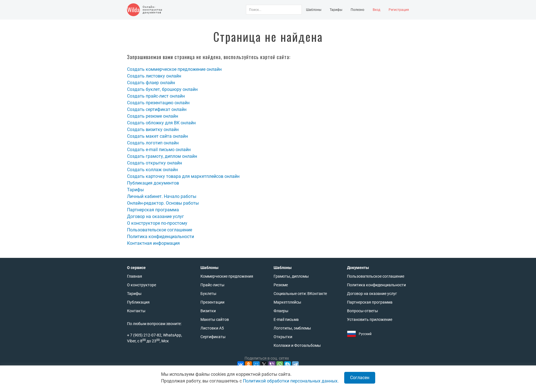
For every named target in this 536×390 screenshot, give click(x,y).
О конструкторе (141, 285)
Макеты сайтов (214, 319)
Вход (376, 10)
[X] (264, 364)
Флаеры (281, 311)
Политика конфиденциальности (160, 236)
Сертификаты (213, 337)
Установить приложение (369, 319)
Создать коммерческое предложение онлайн (174, 69)
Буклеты (208, 293)
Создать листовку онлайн (154, 76)
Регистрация (399, 10)
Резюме (281, 285)
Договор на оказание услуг (155, 216)
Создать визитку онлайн (153, 129)
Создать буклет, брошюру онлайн (162, 89)
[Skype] (287, 364)
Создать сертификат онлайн (156, 109)
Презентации (212, 302)
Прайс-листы (212, 285)
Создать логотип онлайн (153, 143)
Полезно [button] (357, 10)
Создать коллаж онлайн (152, 169)
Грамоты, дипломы (291, 276)
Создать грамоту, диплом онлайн (162, 156)
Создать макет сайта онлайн (157, 136)
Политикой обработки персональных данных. (291, 381)
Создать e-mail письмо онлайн (159, 149)
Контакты (136, 311)
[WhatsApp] (279, 364)
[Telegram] (295, 364)
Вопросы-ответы (362, 311)
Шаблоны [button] (313, 10)
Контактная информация (153, 243)
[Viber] (272, 364)
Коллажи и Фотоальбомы (297, 345)
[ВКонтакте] (240, 364)
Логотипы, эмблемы (292, 328)
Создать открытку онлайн (154, 163)
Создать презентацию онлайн (158, 102)
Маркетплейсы (287, 302)
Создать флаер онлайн (151, 82)
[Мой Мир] (256, 364)
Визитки (208, 311)
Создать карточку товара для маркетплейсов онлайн (183, 176)
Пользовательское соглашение (159, 229)
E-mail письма (286, 319)
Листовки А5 (212, 328)
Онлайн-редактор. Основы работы (163, 203)
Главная (134, 276)
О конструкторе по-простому (157, 223)
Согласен (359, 377)
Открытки (283, 337)
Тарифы (336, 10)
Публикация (138, 302)
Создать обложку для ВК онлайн (161, 122)
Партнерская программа (153, 209)
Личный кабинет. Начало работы (161, 196)
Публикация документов (153, 183)
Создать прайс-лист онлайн (156, 96)
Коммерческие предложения (226, 276)
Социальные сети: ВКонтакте (300, 293)
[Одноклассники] (248, 364)
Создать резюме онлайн (152, 116)
